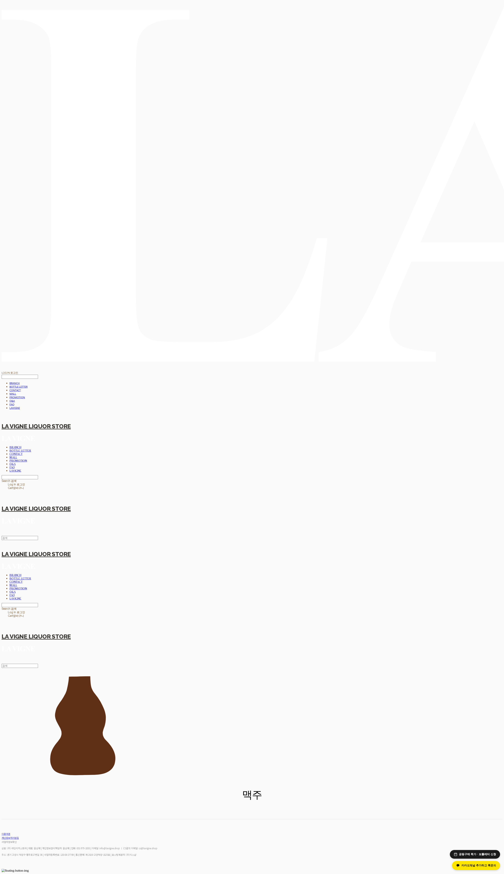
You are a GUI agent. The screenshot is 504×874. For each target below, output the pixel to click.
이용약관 (6, 833)
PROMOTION (17, 397)
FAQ (11, 404)
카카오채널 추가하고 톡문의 (478, 865)
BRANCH (14, 383)
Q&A (12, 401)
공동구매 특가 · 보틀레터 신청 (477, 854)
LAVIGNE (14, 408)
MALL (12, 394)
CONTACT (15, 390)
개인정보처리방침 (10, 837)
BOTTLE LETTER (18, 386)
